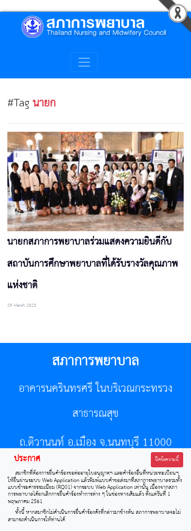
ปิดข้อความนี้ (167, 459)
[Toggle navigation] (84, 62)
